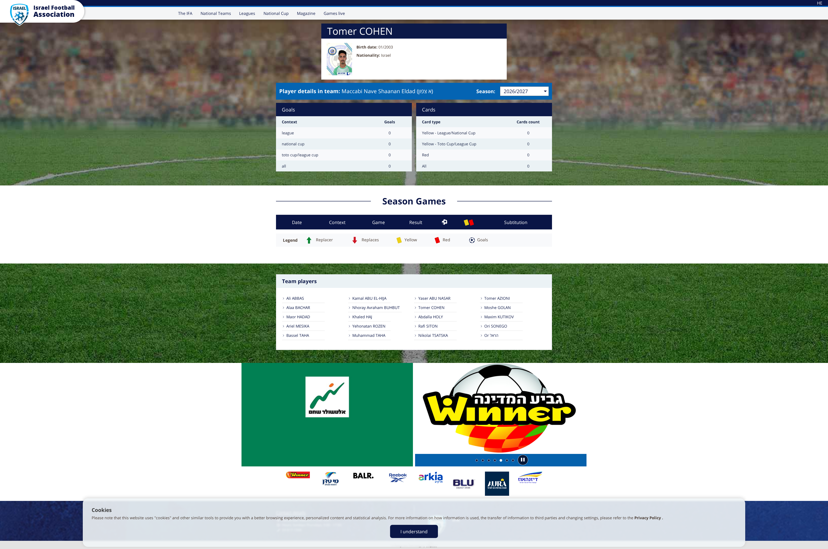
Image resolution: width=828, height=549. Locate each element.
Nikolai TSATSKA (433, 335)
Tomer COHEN (431, 307)
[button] (523, 460)
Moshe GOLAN (497, 307)
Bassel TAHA (297, 335)
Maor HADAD (298, 316)
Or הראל (491, 335)
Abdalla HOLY (430, 316)
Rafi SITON (428, 326)
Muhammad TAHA (368, 335)
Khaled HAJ (362, 316)
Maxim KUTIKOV (499, 316)
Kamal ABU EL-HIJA (369, 298)
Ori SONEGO (495, 326)
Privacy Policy (648, 517)
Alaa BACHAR (298, 307)
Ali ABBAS (295, 298)
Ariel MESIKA (297, 326)
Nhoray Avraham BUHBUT (376, 307)
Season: (485, 91)
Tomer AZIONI (497, 298)
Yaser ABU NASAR (434, 298)
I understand (414, 531)
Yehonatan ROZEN (369, 326)
